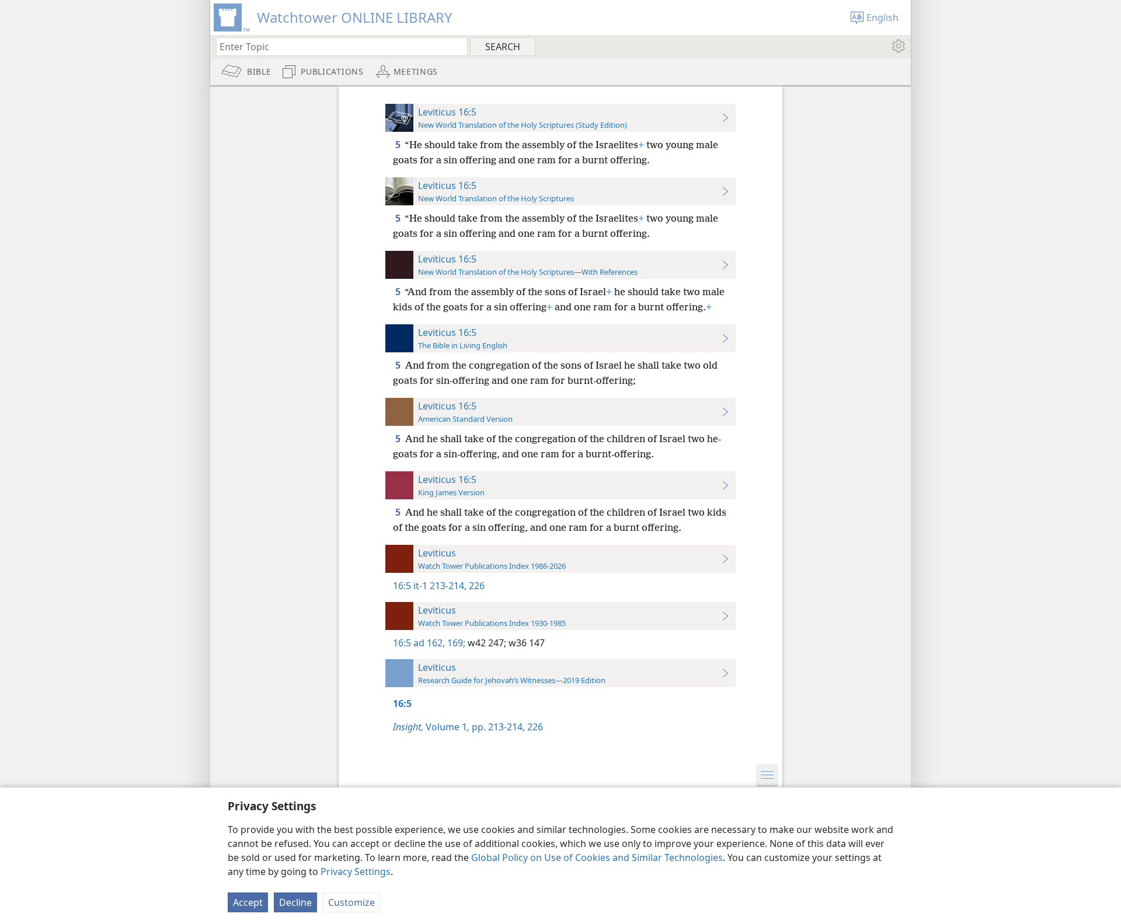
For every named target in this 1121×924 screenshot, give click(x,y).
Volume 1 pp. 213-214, (459, 726)
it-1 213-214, (439, 585)
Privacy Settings (356, 871)
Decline (295, 902)
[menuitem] (897, 46)
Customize (351, 902)
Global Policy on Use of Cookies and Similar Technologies (597, 857)
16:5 (402, 585)
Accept (248, 902)
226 (475, 585)
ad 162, (429, 642)
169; (455, 642)
